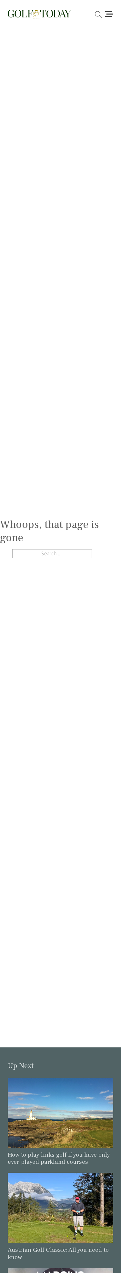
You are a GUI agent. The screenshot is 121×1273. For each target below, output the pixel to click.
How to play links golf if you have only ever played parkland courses (59, 1158)
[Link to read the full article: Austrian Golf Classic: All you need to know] (60, 1207)
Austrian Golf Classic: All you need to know (58, 1253)
